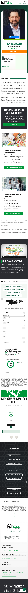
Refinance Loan (7, 482)
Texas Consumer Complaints (7, 574)
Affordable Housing (14, 455)
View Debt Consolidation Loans (13, 213)
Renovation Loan (20, 482)
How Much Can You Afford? (14, 286)
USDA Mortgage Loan (14, 489)
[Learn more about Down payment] (24, 320)
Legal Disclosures (19, 572)
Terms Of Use (11, 572)
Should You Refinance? (14, 292)
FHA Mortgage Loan (14, 470)
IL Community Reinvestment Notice (9, 576)
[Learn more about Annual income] (24, 315)
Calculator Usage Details (9, 299)
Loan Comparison (11, 295)
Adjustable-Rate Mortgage (14, 463)
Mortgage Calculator (9, 289)
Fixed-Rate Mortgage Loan (14, 474)
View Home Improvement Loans (14, 167)
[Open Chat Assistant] (24, 589)
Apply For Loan (14, 51)
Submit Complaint (5, 565)
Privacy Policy (4, 572)
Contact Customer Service (7, 548)
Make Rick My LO (15, 36)
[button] (24, 2)
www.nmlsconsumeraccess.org (10, 582)
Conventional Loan (14, 467)
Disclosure (7, 372)
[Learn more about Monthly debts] (24, 326)
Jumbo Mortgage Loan (14, 478)
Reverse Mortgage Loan (14, 485)
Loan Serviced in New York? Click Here (10, 550)
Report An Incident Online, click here (9, 558)
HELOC (20, 295)
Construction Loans (14, 452)
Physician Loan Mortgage (14, 459)
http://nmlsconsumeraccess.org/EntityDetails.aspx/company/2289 (15, 516)
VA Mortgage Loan (14, 493)
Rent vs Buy (20, 289)
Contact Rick (14, 124)
